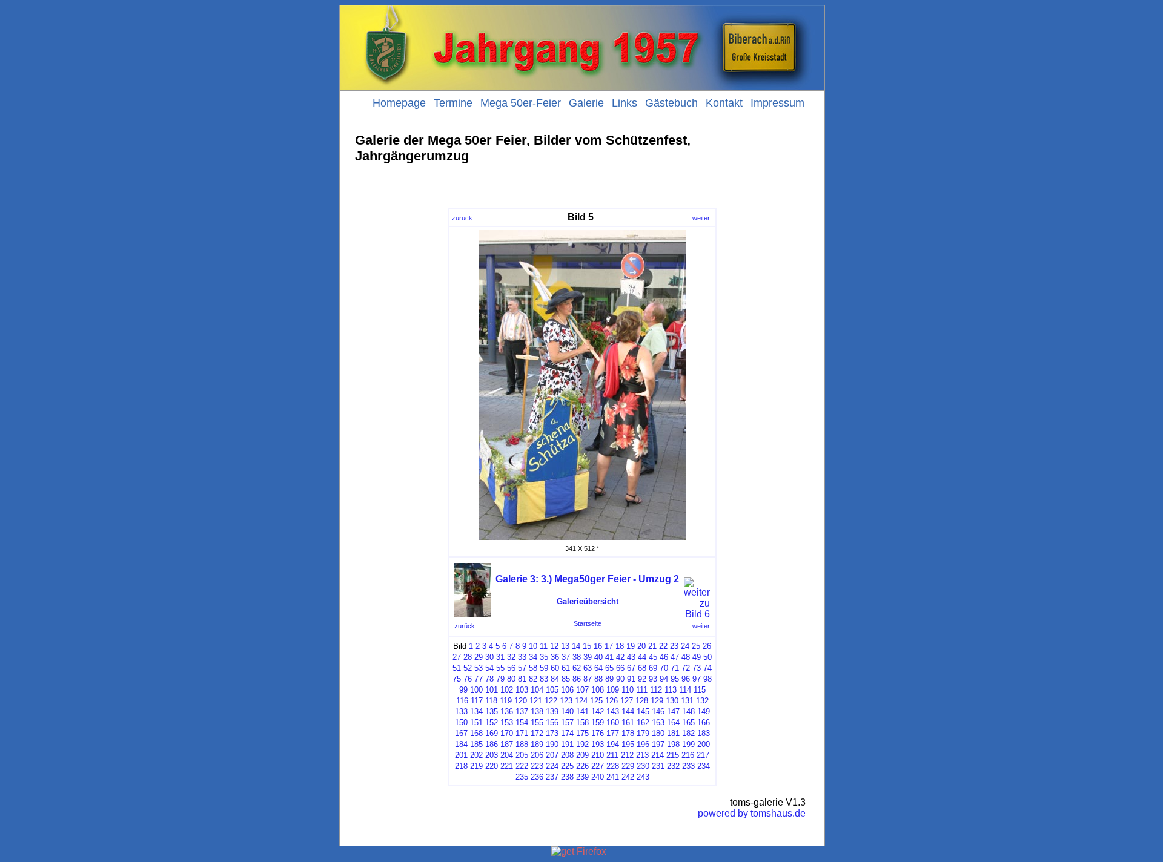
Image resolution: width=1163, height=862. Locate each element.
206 (537, 755)
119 (506, 700)
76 (467, 678)
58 (533, 668)
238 (567, 776)
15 (587, 646)
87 (587, 678)
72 (685, 668)
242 (627, 776)
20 (641, 646)
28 (467, 657)
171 (521, 733)
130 (672, 700)
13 (565, 646)
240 (597, 776)
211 (612, 755)
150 (461, 722)
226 (582, 766)
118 (491, 700)
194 (612, 744)
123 (566, 700)
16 (598, 646)
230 (643, 766)
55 (500, 668)
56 (511, 668)
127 (626, 700)
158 (582, 722)
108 (597, 689)
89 (609, 678)
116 (462, 700)
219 (476, 766)
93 (653, 678)
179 (643, 733)
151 (476, 722)
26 (707, 646)
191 (567, 744)
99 (463, 689)
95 (675, 678)
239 (582, 776)
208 (567, 755)
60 (555, 668)
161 (627, 722)
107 (582, 689)
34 (533, 657)
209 (582, 755)
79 (500, 678)
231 (658, 766)
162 (643, 722)
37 (566, 657)
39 (587, 657)
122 (551, 700)
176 (597, 733)
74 (707, 668)
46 (664, 657)
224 (552, 766)
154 (521, 722)
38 (576, 657)
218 (461, 766)
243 (643, 776)
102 (506, 689)
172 (537, 733)
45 (653, 657)
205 (521, 755)
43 (631, 657)
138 (537, 711)
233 (688, 766)
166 (703, 722)
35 (544, 657)
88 (598, 678)
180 (658, 733)
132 (702, 700)
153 (506, 722)
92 (642, 678)
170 (506, 733)
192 (582, 744)
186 (491, 744)
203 (491, 755)
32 (511, 657)
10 (533, 646)
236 (537, 776)
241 (612, 776)
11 (544, 646)
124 (581, 700)
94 (664, 678)
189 (537, 744)
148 (688, 711)
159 (597, 722)
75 (456, 678)
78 (489, 678)
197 (658, 744)
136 (506, 711)
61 (566, 668)
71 (675, 668)
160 (612, 722)
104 (537, 689)
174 (567, 733)
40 (598, 657)
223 (537, 766)
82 (533, 678)
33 (522, 657)
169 (491, 733)
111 (642, 689)
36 (555, 657)
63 (587, 668)
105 (552, 689)
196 (643, 744)
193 (597, 744)
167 (461, 733)
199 (688, 744)
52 (467, 668)
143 (612, 711)
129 (657, 700)
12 (554, 646)
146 (658, 711)
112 (656, 689)
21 (652, 646)
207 (552, 755)
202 (476, 755)
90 (620, 678)
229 (627, 766)
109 (612, 689)
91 (631, 678)
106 (567, 689)
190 (552, 744)
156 (552, 722)
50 (707, 657)
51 (456, 668)
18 (619, 646)
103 (521, 689)
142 (597, 711)
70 (664, 668)
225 (567, 766)
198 (673, 744)
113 (670, 689)
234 (703, 766)
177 (612, 733)
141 (582, 711)
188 (521, 744)
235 (521, 776)
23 (674, 646)
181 (673, 733)
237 (552, 776)
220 (491, 766)
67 (631, 668)
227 (597, 766)
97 (696, 678)
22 (663, 646)
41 (609, 657)
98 (707, 678)
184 (461, 744)
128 (641, 700)
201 (461, 755)
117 (477, 700)
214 (657, 755)
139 (552, 711)
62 (576, 668)
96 (685, 678)
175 (582, 733)
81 (522, 678)
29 (478, 657)
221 (506, 766)
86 (576, 678)
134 (476, 711)
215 (672, 755)
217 (703, 755)
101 (491, 689)
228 (612, 766)
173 (552, 733)
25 (696, 646)
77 (478, 678)
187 (506, 744)
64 (598, 668)
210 (597, 755)
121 (535, 700)
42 (620, 657)
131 (687, 700)
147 (673, 711)
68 (642, 668)
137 (521, 711)
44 (642, 657)
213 (642, 755)
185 (476, 744)
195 (627, 744)
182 (688, 733)
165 (688, 722)
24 (685, 646)
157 (567, 722)
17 (609, 646)
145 (643, 711)
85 (566, 678)
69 (653, 668)
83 (544, 678)
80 (511, 678)
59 (544, 668)
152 (491, 722)
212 (627, 755)
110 (627, 689)
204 (506, 755)
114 (685, 689)
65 (609, 668)
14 (576, 646)
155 (537, 722)
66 (620, 668)
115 (700, 689)
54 (489, 668)
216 (687, 755)
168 (476, 733)
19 (630, 646)
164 (673, 722)
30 (489, 657)
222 (521, 766)
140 (567, 711)
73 (696, 668)
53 (478, 668)
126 (611, 700)
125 (596, 700)
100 (476, 689)
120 (520, 700)
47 (675, 657)
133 (461, 711)
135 (491, 711)
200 (703, 744)
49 (696, 657)
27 (456, 657)
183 (703, 733)
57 (522, 668)
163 (658, 722)
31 (500, 657)
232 (673, 766)
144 (627, 711)
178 (627, 733)
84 (555, 678)
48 (685, 657)
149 (703, 711)
